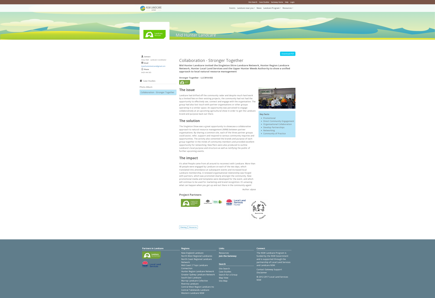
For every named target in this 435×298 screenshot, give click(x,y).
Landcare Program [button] (271, 8)
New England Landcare (192, 253)
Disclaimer (262, 272)
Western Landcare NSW (192, 293)
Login (292, 2)
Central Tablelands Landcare (195, 290)
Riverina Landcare (190, 283)
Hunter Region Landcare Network (197, 271)
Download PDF (288, 54)
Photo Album (146, 87)
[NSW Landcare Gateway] (151, 8)
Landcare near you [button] (245, 8)
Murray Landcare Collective (194, 280)
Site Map (223, 280)
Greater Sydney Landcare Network (198, 274)
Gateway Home (277, 2)
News (259, 8)
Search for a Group (228, 274)
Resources (224, 253)
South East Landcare (191, 277)
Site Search (252, 2)
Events (232, 8)
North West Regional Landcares (196, 256)
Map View (223, 277)
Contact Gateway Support (269, 269)
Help (286, 2)
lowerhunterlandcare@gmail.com (153, 66)
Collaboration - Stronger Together (157, 92)
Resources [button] (287, 8)
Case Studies (264, 2)
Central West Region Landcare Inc (197, 286)
